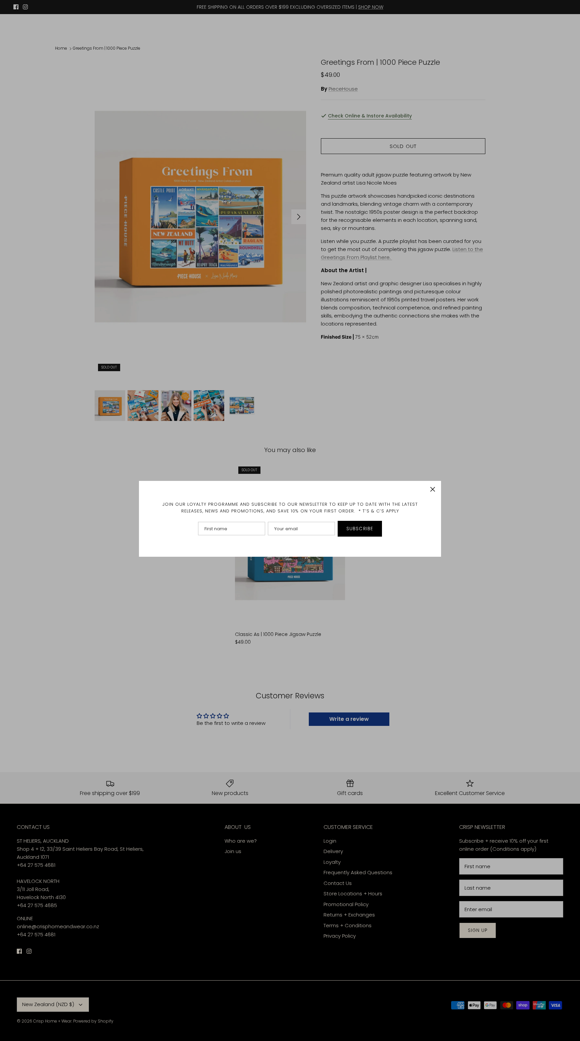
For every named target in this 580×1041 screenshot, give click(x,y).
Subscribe (359, 529)
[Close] (432, 489)
